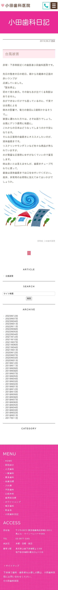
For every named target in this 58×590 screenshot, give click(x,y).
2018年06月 (11, 402)
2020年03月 (11, 358)
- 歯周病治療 (9, 498)
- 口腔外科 (8, 494)
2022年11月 (11, 326)
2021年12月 (11, 337)
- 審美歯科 (8, 477)
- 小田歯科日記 (11, 514)
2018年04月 (11, 407)
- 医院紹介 (8, 465)
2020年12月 (11, 353)
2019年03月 (11, 381)
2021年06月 (11, 345)
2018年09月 (11, 394)
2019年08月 (11, 371)
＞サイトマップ (11, 565)
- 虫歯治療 (8, 481)
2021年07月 (11, 342)
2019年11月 (11, 366)
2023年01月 (11, 324)
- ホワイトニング (12, 502)
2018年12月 (11, 389)
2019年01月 (11, 387)
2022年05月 (11, 332)
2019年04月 (11, 379)
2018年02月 (11, 413)
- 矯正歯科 (8, 506)
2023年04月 (11, 321)
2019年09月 (11, 368)
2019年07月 (11, 374)
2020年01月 (11, 360)
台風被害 (12, 54)
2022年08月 (11, 329)
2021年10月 (11, 340)
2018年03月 (11, 410)
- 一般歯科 (8, 473)
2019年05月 (11, 376)
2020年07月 (11, 355)
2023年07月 (11, 319)
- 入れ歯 (7, 485)
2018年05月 (11, 405)
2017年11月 (11, 418)
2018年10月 (11, 392)
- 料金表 (7, 510)
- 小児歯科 (8, 469)
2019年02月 (11, 384)
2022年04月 (11, 334)
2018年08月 (11, 397)
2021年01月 (11, 350)
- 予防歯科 (8, 490)
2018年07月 (11, 400)
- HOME (7, 461)
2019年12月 (11, 363)
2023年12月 (11, 316)
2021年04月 (11, 347)
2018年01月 (11, 415)
